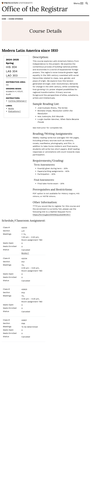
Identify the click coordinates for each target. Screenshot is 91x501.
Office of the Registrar (35, 9)
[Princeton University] (17, 3)
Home (4, 19)
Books (11, 108)
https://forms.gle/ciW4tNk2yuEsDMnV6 (51, 214)
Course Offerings (16, 19)
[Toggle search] (87, 3)
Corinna (16, 101)
